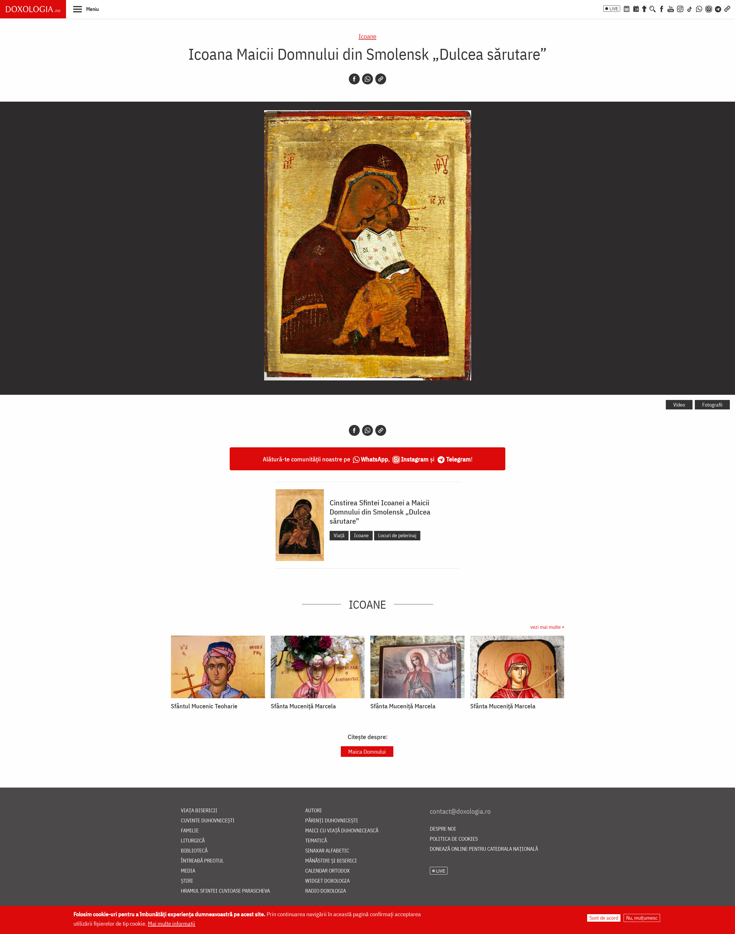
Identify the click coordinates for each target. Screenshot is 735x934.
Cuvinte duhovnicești (208, 821)
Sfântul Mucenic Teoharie (204, 706)
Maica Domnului (367, 751)
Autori (313, 811)
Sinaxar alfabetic (327, 851)
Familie (190, 831)
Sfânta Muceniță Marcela (303, 706)
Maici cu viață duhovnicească (341, 831)
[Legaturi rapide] (727, 8)
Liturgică (193, 841)
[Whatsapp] (367, 79)
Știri (187, 881)
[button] (86, 9)
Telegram (458, 459)
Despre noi (443, 829)
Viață (339, 535)
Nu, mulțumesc (641, 917)
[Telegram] (718, 8)
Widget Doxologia (327, 881)
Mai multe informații (171, 923)
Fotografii (712, 404)
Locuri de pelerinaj (397, 535)
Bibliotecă (194, 851)
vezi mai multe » (547, 627)
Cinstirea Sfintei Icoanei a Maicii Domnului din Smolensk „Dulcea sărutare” (380, 511)
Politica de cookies (454, 839)
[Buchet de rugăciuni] (644, 8)
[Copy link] (380, 79)
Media (188, 871)
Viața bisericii (199, 811)
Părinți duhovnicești (331, 821)
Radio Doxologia (325, 891)
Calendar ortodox (327, 871)
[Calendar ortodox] (626, 8)
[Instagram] (680, 8)
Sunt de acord (603, 917)
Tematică (316, 841)
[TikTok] (690, 8)
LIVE (614, 8)
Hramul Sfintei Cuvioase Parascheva (225, 891)
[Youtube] (671, 8)
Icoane (367, 36)
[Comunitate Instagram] (709, 8)
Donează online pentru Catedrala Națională (484, 849)
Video (679, 404)
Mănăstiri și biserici (331, 861)
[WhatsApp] (699, 8)
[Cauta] (653, 8)
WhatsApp (374, 459)
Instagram (415, 459)
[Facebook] (661, 8)
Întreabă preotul (202, 861)
